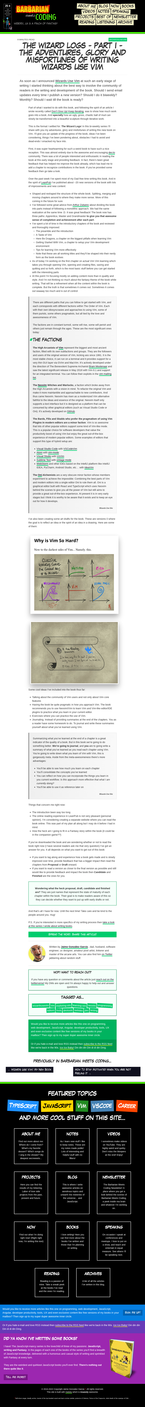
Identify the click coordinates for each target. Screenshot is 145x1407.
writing (94, 1010)
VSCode (102, 1106)
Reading (87, 22)
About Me (87, 6)
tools (59, 1010)
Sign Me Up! (132, 1312)
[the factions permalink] (31, 340)
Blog (103, 6)
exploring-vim (63, 1005)
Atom (39, 452)
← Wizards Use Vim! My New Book (29, 1069)
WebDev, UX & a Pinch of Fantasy (36, 23)
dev (87, 1010)
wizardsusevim (117, 39)
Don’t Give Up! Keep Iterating (68, 111)
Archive (125, 22)
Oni (40, 475)
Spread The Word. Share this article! (72, 934)
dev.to (112, 152)
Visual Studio (44, 456)
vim (52, 1005)
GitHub (71, 411)
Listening (106, 22)
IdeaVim (89, 467)
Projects (85, 17)
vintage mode (64, 460)
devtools (67, 1010)
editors (50, 1010)
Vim (61, 347)
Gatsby (68, 1392)
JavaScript (57, 1106)
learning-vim (79, 1005)
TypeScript (23, 1106)
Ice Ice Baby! (67, 1047)
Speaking (120, 12)
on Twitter (107, 954)
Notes (103, 11)
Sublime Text (44, 460)
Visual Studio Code (47, 448)
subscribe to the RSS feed (98, 1043)
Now (115, 6)
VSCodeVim (70, 448)
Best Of (104, 17)
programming (105, 1005)
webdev (78, 1010)
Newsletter (125, 17)
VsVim (60, 456)
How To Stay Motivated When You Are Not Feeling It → (103, 1071)
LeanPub (46, 182)
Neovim (42, 385)
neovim (92, 1005)
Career (127, 1106)
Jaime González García (74, 946)
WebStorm (42, 463)
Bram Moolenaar (98, 366)
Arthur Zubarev (81, 204)
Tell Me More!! (16, 1377)
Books (128, 6)
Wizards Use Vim (67, 81)
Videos (89, 12)
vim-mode (53, 452)
